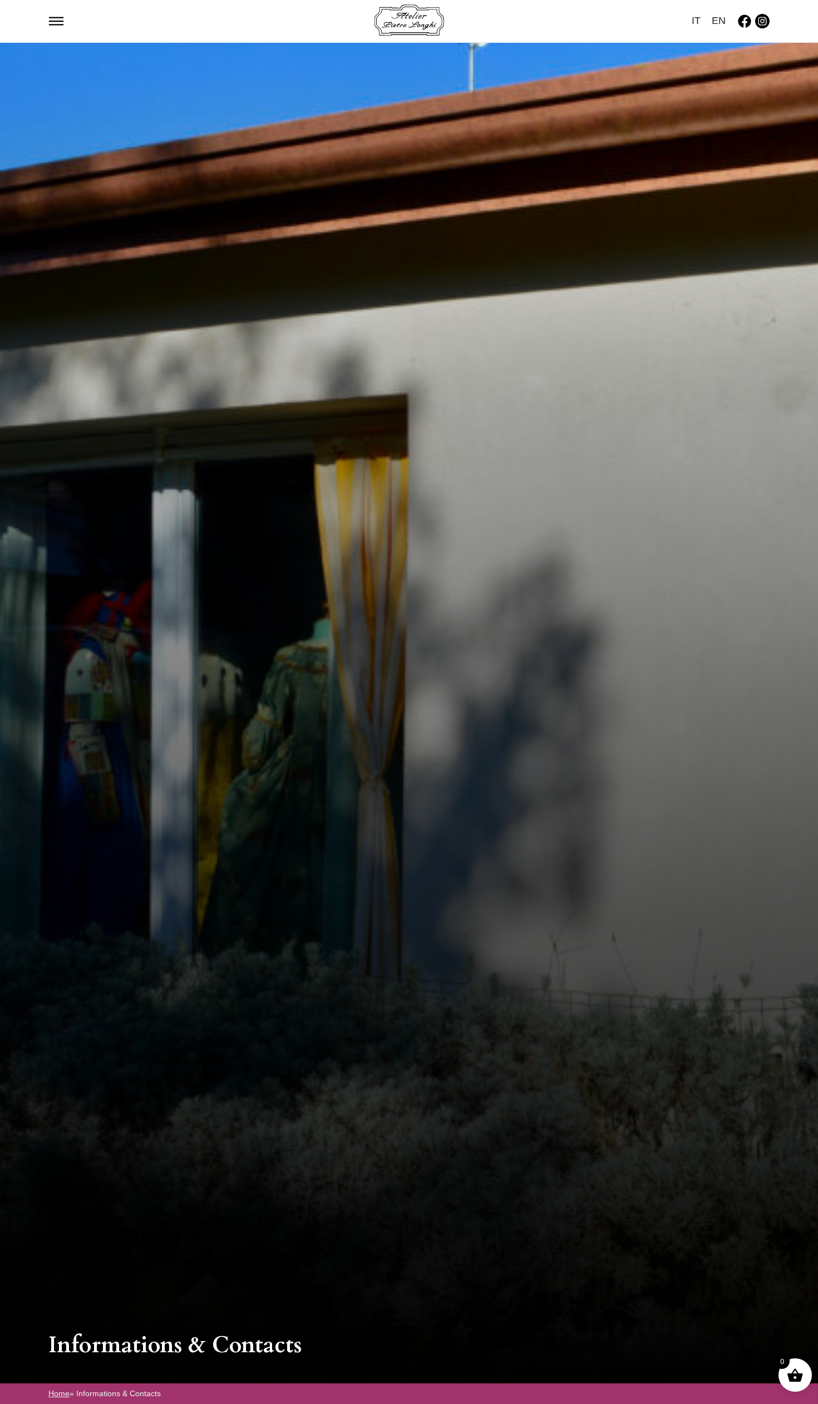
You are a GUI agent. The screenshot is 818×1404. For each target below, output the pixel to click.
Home (59, 1393)
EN (719, 21)
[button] (56, 20)
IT (696, 21)
